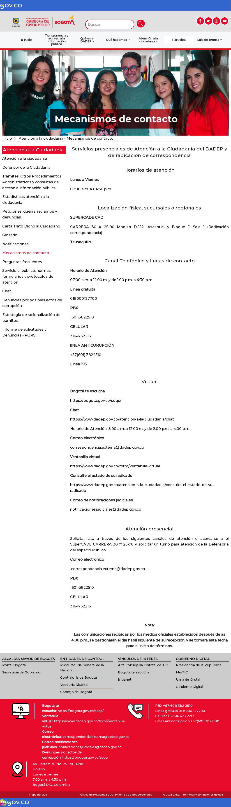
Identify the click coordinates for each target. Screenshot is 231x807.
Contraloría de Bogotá (78, 677)
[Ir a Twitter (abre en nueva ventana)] (208, 21)
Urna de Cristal (188, 679)
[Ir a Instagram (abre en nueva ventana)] (217, 21)
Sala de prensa (208, 39)
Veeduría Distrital (74, 685)
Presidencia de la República (198, 665)
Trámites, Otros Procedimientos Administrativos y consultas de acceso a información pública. (31, 182)
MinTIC (182, 672)
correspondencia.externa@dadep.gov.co (107, 447)
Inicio (7, 138)
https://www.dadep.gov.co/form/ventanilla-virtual (115, 466)
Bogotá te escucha (133, 672)
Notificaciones (15, 244)
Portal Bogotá (14, 665)
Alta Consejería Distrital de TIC (143, 665)
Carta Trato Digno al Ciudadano (31, 226)
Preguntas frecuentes (22, 262)
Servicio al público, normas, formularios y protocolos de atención (27, 276)
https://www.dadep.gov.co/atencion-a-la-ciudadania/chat (122, 419)
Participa (179, 39)
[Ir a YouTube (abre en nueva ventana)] (225, 21)
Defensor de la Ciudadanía (26, 167)
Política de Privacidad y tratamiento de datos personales (115, 794)
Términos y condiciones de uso (203, 794)
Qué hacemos (117, 39)
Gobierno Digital (189, 687)
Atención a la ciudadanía (148, 40)
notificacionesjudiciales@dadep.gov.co (105, 509)
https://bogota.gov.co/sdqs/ (95, 400)
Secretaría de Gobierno (21, 672)
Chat (6, 291)
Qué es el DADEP (87, 40)
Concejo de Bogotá (76, 692)
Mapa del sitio (38, 794)
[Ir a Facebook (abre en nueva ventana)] (200, 21)
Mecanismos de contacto (25, 253)
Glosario (9, 235)
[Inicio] (43, 21)
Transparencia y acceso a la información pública (56, 40)
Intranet (124, 679)
